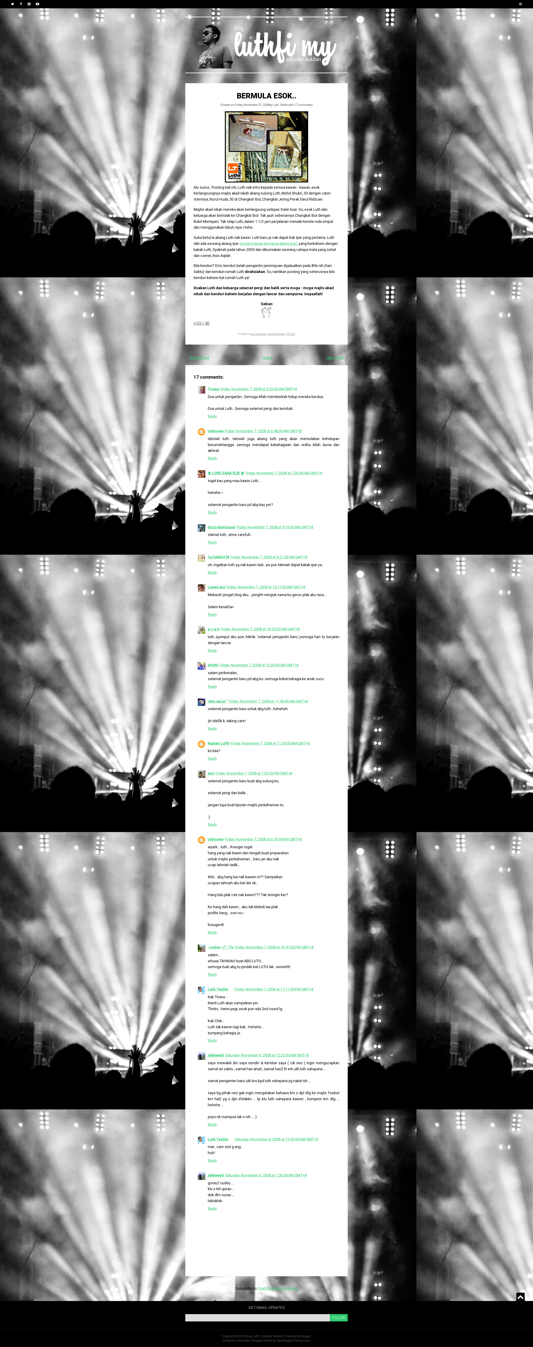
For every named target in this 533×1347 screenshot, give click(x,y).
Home (268, 358)
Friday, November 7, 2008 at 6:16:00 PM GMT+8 (263, 839)
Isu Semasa (258, 334)
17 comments (303, 105)
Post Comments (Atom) (278, 1288)
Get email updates (266, 1307)
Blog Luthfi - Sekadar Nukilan (264, 1336)
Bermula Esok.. (266, 96)
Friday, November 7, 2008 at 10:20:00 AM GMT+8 (260, 629)
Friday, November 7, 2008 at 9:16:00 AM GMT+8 (274, 527)
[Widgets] (520, 1297)
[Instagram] (29, 4)
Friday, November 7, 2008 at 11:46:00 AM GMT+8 (268, 701)
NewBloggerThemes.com (293, 1340)
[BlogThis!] (199, 323)
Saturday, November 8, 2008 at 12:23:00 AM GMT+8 (267, 1055)
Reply (212, 416)
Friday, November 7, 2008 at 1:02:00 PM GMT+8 (253, 773)
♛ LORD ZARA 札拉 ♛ (226, 473)
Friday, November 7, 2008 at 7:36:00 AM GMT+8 (283, 473)
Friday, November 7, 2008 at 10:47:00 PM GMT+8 (274, 947)
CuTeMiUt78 (218, 557)
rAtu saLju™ (218, 701)
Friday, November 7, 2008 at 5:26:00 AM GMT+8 (258, 389)
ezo (211, 773)
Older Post (335, 358)
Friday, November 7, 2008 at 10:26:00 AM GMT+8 (259, 665)
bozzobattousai (221, 527)
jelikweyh (216, 1055)
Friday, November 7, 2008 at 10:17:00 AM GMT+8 (265, 587)
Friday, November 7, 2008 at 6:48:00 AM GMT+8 (263, 431)
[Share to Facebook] (207, 323)
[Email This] (195, 323)
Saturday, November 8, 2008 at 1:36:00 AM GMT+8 (266, 1175)
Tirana (213, 389)
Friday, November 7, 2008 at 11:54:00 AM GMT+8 (270, 743)
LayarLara (216, 587)
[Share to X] (203, 323)
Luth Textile (280, 105)
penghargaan (276, 334)
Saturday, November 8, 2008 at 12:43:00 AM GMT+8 (276, 1139)
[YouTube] (37, 4)
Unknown (216, 431)
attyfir (213, 665)
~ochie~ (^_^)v (220, 947)
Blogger (306, 1336)
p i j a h (213, 629)
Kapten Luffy (219, 743)
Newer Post (199, 358)
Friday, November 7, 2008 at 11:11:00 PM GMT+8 (273, 989)
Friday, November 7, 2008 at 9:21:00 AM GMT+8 (268, 557)
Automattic (243, 1340)
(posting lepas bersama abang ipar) (268, 243)
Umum (290, 334)
